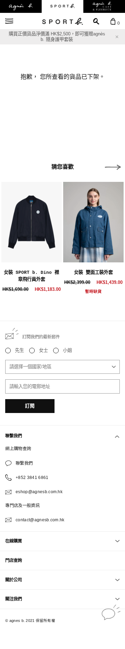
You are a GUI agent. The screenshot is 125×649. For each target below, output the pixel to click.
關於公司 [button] (13, 580)
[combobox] (62, 367)
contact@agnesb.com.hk (40, 519)
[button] (113, 167)
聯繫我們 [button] (13, 435)
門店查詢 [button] (13, 560)
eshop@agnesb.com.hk (39, 491)
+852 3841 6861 (32, 477)
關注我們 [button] (13, 599)
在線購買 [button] (13, 541)
